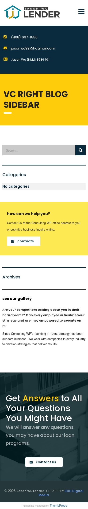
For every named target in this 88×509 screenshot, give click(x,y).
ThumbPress (58, 505)
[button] (23, 241)
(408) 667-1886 (24, 37)
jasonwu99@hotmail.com (33, 48)
